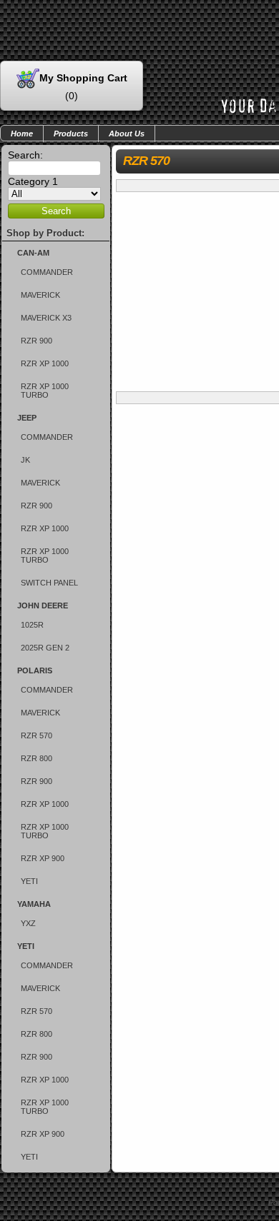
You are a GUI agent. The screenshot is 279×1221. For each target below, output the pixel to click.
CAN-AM (33, 252)
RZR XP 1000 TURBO (45, 390)
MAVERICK (40, 295)
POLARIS (34, 670)
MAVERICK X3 (46, 317)
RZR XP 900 (42, 858)
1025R (32, 624)
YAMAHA (34, 904)
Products (71, 133)
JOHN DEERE (42, 605)
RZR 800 (36, 758)
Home (22, 133)
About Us (127, 133)
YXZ (28, 923)
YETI (29, 881)
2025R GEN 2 (45, 647)
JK (25, 460)
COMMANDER (47, 272)
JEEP (26, 417)
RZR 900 (36, 340)
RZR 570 (36, 735)
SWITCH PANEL (49, 582)
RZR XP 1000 (45, 363)
